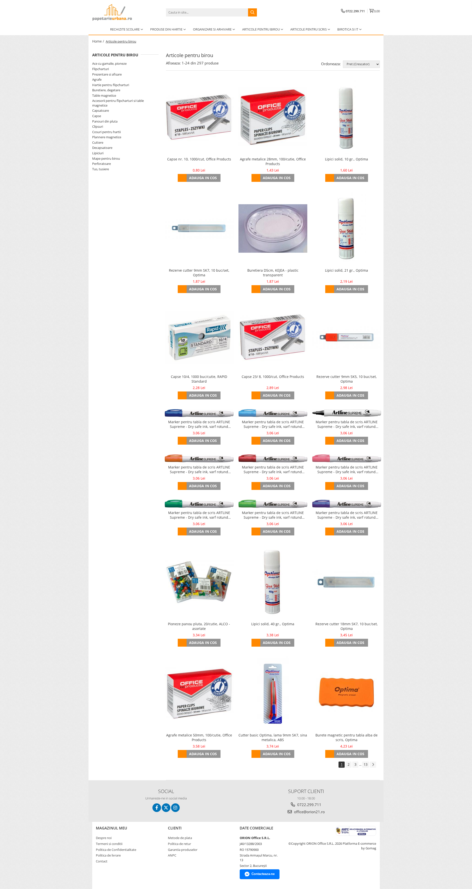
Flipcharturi (100, 69)
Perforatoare (101, 163)
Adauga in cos (203, 177)
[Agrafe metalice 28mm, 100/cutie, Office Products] (272, 117)
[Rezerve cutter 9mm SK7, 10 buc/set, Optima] (199, 228)
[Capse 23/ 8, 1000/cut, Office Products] (272, 337)
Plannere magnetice (106, 137)
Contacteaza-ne (263, 874)
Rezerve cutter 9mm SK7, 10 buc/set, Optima (199, 272)
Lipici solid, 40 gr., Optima (272, 624)
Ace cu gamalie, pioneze (109, 63)
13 (366, 764)
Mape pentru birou (106, 158)
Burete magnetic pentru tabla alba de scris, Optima (346, 737)
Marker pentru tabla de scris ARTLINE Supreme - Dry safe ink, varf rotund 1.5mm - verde (199, 515)
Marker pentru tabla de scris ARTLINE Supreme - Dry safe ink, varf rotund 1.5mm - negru (347, 424)
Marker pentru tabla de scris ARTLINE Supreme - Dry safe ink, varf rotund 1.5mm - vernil (273, 515)
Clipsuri (97, 126)
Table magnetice (104, 95)
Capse (96, 116)
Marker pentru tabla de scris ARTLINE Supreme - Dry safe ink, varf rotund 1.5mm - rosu (273, 470)
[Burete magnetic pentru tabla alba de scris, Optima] (346, 693)
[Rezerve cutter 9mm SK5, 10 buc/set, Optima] (346, 337)
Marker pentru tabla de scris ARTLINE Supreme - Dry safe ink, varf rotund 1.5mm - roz (347, 470)
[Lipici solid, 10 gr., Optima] (346, 117)
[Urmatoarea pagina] (373, 765)
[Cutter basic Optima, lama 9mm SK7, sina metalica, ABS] (272, 693)
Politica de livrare (108, 855)
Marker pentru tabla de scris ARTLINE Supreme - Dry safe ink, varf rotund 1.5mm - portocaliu (199, 470)
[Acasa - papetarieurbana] (116, 12)
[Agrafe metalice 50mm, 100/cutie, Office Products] (199, 693)
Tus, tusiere (100, 169)
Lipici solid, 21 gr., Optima (346, 270)
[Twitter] (166, 807)
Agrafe (97, 79)
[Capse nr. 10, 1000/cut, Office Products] (199, 117)
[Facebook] (156, 807)
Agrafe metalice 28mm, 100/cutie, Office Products (273, 161)
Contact (101, 861)
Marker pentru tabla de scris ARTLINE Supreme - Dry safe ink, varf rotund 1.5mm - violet (347, 515)
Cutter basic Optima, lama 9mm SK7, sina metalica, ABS (272, 737)
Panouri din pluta (105, 121)
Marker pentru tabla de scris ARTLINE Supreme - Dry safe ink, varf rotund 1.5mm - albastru (199, 424)
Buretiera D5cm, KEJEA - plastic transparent (272, 272)
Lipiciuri (97, 153)
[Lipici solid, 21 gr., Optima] (346, 228)
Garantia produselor (182, 849)
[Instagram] (175, 807)
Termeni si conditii (109, 844)
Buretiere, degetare (106, 90)
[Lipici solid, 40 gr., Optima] (272, 582)
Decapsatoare (102, 147)
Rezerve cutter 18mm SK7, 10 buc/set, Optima (346, 626)
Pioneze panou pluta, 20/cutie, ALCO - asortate (199, 626)
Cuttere (97, 142)
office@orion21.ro (309, 811)
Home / (98, 41)
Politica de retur (179, 844)
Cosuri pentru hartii (106, 132)
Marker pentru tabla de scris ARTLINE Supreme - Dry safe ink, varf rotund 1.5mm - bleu (273, 424)
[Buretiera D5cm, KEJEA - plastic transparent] (272, 228)
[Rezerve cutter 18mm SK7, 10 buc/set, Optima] (346, 582)
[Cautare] (252, 12)
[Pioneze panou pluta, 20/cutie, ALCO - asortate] (199, 582)
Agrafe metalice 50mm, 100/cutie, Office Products (199, 737)
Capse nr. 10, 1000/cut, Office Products (199, 159)
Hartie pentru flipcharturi (110, 85)
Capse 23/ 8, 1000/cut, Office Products (273, 376)
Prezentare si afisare (107, 74)
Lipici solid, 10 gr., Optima (346, 159)
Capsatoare (100, 110)
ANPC (172, 855)
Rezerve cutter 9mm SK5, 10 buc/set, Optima (346, 379)
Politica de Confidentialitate (116, 849)
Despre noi (104, 838)
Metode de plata (180, 838)
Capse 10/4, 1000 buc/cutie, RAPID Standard (199, 379)
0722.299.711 (308, 804)
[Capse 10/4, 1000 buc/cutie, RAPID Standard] (199, 337)
